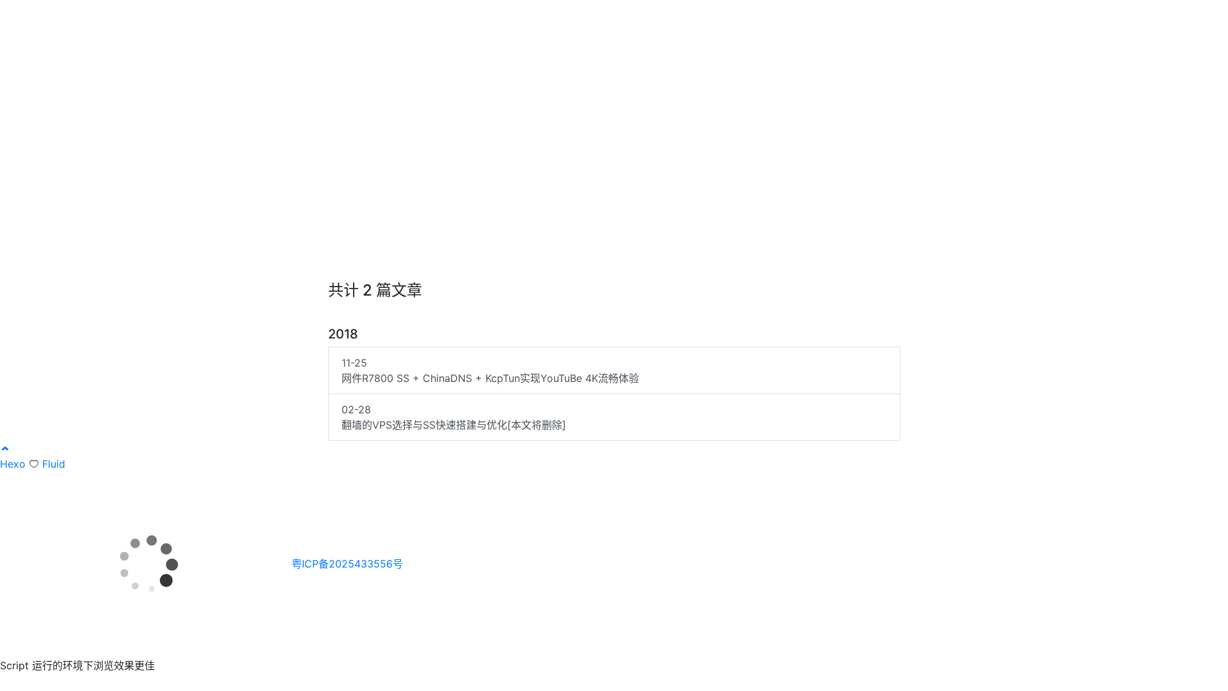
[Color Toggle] (959, 18)
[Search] (938, 18)
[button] (5, 448)
